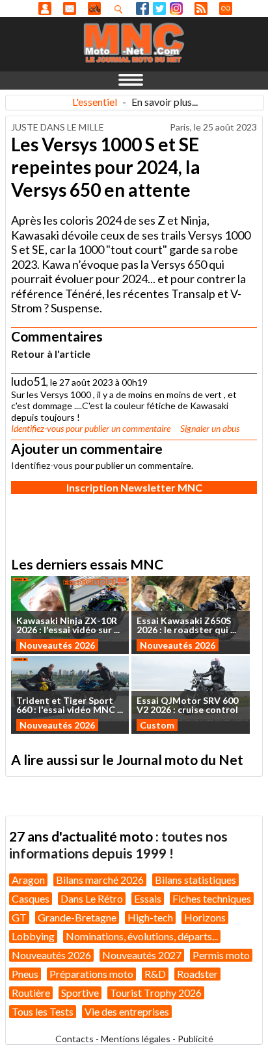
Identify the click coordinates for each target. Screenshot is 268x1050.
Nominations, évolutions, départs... (142, 936)
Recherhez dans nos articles (120, 9)
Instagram (176, 8)
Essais (147, 898)
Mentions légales (135, 1038)
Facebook (142, 8)
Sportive (80, 992)
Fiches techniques (211, 898)
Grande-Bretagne (77, 917)
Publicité (195, 1038)
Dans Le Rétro (91, 898)
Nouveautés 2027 (141, 955)
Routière (31, 992)
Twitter (159, 8)
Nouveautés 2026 (57, 645)
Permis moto (221, 955)
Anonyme (44, 8)
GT (19, 917)
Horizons (205, 917)
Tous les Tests (43, 1011)
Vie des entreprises (127, 1011)
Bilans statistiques (195, 879)
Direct (225, 8)
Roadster (197, 974)
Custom (157, 725)
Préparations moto (91, 974)
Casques (30, 898)
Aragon (28, 879)
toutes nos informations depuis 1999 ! (118, 844)
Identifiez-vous (37, 428)
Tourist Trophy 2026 (156, 992)
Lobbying (33, 936)
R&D (155, 974)
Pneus (25, 974)
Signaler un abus (209, 428)
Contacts (74, 1038)
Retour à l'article (50, 353)
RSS (201, 8)
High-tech (150, 917)
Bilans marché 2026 (100, 879)
